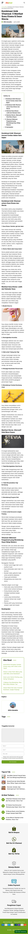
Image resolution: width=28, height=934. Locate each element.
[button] (24, 3)
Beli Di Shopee (14, 832)
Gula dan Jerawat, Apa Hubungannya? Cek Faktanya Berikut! (15, 789)
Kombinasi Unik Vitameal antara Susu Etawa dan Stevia (13, 106)
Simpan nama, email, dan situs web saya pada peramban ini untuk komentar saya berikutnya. (13, 757)
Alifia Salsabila (7, 22)
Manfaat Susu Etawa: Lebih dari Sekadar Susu (13, 111)
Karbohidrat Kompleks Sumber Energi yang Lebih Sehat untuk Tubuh (12, 666)
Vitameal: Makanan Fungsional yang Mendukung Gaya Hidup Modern (13, 122)
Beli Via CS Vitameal (14, 843)
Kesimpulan (9, 127)
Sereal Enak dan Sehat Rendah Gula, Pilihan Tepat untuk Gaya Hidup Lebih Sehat (16, 783)
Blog (6, 6)
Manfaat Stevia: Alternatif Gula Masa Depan (13, 116)
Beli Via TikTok (14, 854)
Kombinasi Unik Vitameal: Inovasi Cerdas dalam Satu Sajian (14, 100)
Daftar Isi (7, 96)
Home (3, 6)
